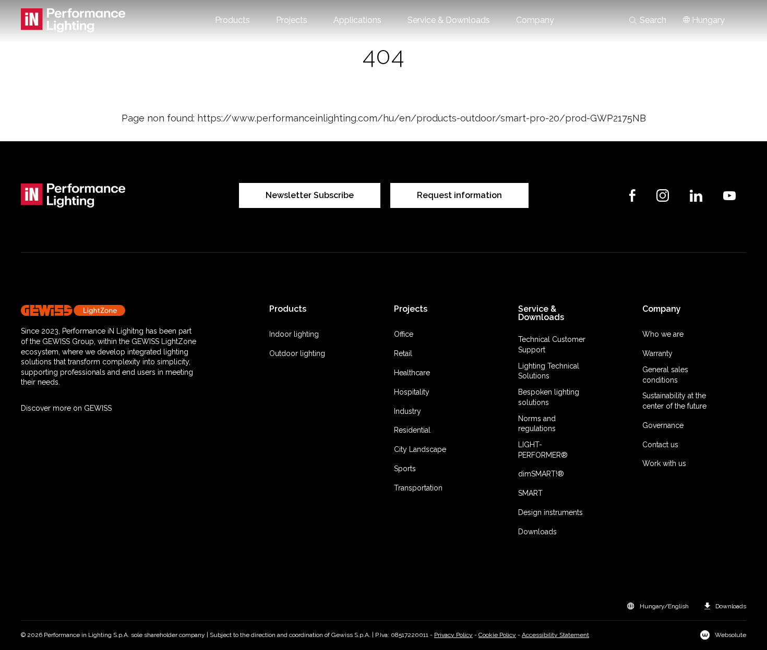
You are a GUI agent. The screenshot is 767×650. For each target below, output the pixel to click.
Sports (405, 468)
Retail (403, 353)
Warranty (657, 353)
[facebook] (632, 195)
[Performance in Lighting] (73, 20)
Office (403, 334)
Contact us (660, 444)
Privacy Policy (453, 635)
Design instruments (550, 512)
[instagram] (663, 195)
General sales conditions (665, 374)
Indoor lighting (294, 334)
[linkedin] (696, 196)
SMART (530, 493)
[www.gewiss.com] (108, 310)
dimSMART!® (541, 474)
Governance (663, 425)
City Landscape (420, 449)
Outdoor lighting (297, 353)
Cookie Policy (497, 635)
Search (653, 20)
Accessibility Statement (555, 635)
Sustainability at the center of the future (674, 400)
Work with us (664, 463)
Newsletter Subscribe (310, 195)
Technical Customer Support (551, 344)
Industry (407, 411)
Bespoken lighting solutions (548, 397)
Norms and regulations (537, 423)
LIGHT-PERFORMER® (543, 449)
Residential (412, 430)
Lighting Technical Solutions (548, 371)
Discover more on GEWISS (66, 408)
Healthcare (412, 373)
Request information (459, 195)
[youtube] (729, 195)
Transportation (418, 488)
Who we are (663, 334)
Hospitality (411, 392)
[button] (232, 20)
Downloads (537, 532)
